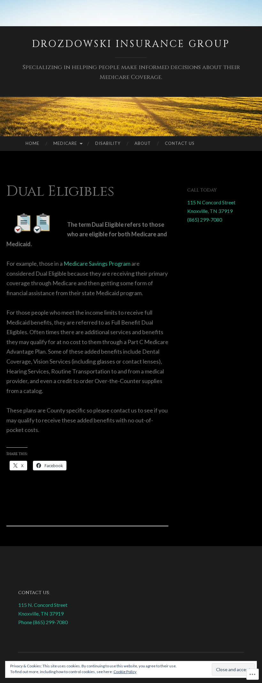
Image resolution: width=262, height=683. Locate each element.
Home (32, 143)
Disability (107, 143)
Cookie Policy (124, 671)
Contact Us (180, 143)
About (143, 143)
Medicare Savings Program (97, 263)
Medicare (65, 143)
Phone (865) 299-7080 (43, 622)
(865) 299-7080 (204, 219)
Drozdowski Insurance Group (131, 44)
